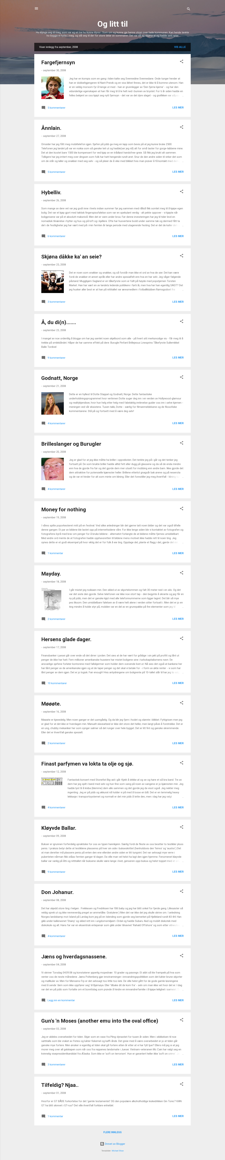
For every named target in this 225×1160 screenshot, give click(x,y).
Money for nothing (63, 509)
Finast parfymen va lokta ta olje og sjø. (87, 764)
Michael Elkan (118, 1151)
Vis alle (180, 47)
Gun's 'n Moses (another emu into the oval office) (99, 1021)
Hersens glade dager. (66, 639)
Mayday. (51, 574)
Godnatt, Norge (59, 378)
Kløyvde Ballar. (58, 828)
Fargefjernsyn (58, 62)
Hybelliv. (51, 192)
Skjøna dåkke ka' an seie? (71, 257)
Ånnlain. (51, 128)
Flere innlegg (112, 1132)
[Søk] (189, 9)
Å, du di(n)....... (58, 322)
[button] (181, 62)
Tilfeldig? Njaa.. (60, 1085)
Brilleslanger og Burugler (71, 444)
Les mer (178, 107)
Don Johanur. (57, 892)
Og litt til (112, 24)
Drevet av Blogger (114, 1143)
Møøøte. (51, 704)
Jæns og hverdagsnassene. (74, 956)
